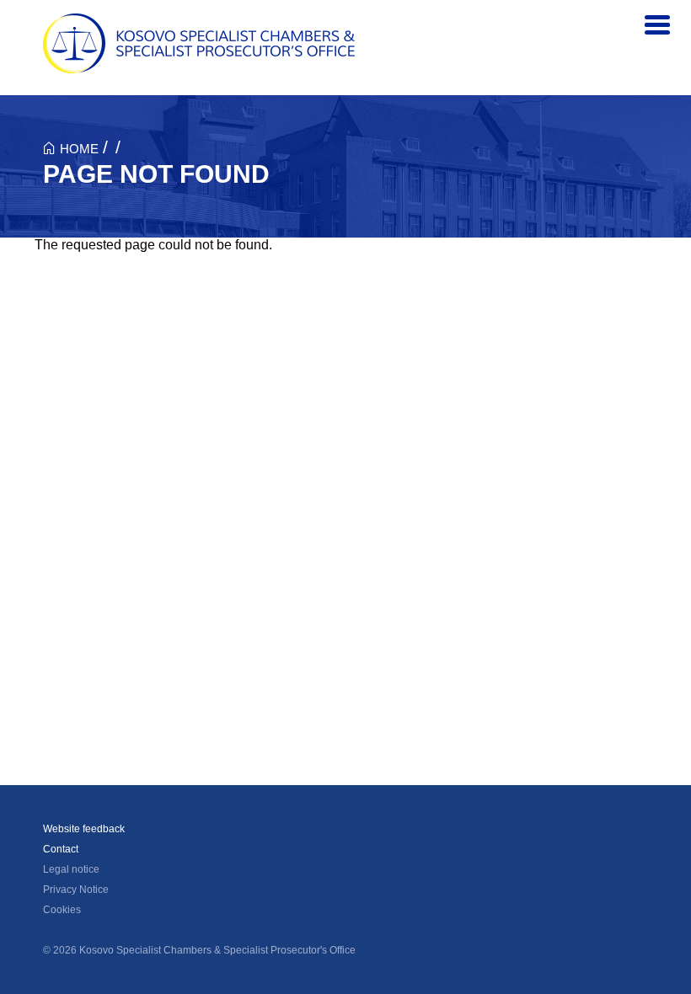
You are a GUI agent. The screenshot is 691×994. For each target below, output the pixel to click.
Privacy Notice (76, 889)
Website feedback (84, 829)
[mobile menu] (657, 25)
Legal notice (71, 869)
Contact (60, 849)
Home (79, 149)
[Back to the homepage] (199, 43)
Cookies (62, 910)
